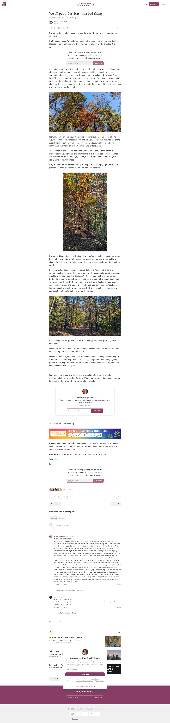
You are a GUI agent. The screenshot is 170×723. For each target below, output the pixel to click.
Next (114, 504)
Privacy (82, 709)
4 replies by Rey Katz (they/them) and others (70, 590)
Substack (75, 719)
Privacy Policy (100, 681)
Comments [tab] (53, 518)
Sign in (163, 4)
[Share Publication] (146, 4)
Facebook (102, 454)
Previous (57, 504)
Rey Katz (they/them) (60, 21)
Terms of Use (94, 679)
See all (53, 679)
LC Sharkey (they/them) (61, 536)
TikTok (82, 454)
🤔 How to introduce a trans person (65, 637)
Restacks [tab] (62, 518)
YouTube (73, 454)
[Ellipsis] (119, 536)
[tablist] (57, 518)
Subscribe (153, 4)
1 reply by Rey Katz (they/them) (66, 613)
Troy (55, 597)
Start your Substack (80, 714)
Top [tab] (51, 632)
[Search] (141, 4)
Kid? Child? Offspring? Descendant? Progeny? (64, 640)
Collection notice (96, 709)
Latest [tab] (57, 632)
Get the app (95, 714)
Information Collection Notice (84, 681)
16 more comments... (56, 622)
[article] (85, 641)
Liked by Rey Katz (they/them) (63, 538)
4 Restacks (72, 490)
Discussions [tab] (64, 632)
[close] (103, 649)
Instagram (91, 454)
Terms (88, 709)
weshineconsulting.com (65, 449)
